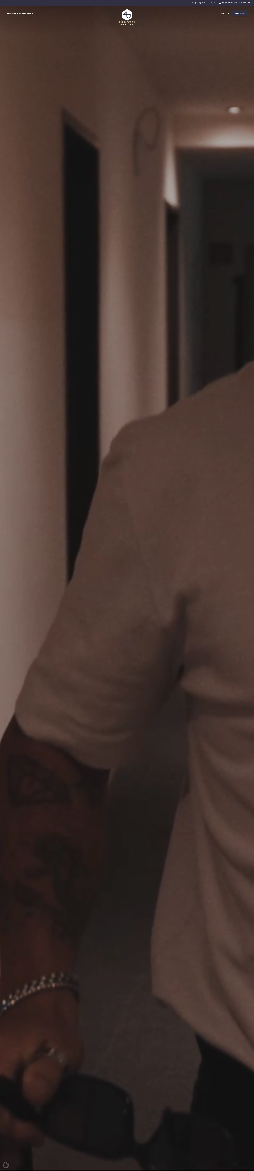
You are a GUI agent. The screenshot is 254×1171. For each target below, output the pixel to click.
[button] (6, 1165)
